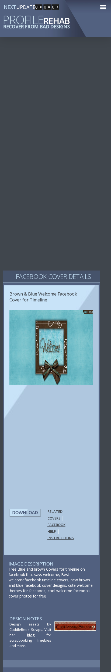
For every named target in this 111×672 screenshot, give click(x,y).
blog (31, 634)
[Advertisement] (55, 102)
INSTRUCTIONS (60, 537)
